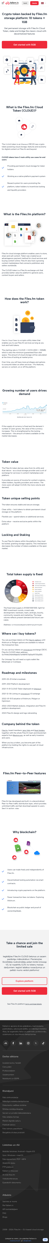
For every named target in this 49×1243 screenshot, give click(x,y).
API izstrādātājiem (10, 1209)
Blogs (5, 1217)
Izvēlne (3, 3)
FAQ (4, 1213)
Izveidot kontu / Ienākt (12, 1063)
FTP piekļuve (8, 1167)
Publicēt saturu (9, 1125)
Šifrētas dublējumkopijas (13, 1109)
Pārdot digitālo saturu (12, 1121)
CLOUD (8, 144)
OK (45, 1240)
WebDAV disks (9, 1163)
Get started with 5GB (24, 44)
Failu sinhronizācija (10, 1097)
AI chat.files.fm (9, 1175)
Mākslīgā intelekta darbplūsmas (16, 1101)
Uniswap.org (27, 650)
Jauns (34, 3)
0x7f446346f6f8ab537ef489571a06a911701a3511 (27, 625)
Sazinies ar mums (10, 1201)
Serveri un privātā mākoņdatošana (17, 1113)
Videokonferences (10, 1179)
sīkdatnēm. (27, 1241)
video (17, 808)
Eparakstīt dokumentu (12, 1182)
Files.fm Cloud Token (9, 340)
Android (21, 1151)
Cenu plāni (7, 1067)
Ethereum (24, 144)
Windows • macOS (15, 1155)
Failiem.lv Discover (10, 1171)
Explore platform (24, 981)
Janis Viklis (26, 730)
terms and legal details (33, 1004)
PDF (18, 1159)
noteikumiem (15, 1241)
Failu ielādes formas (11, 1117)
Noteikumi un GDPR (11, 1078)
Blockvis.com (18, 735)
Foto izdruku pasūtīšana (12, 1129)
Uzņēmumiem (8, 1075)
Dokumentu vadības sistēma (14, 1105)
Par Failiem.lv (8, 1205)
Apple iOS (30, 1151)
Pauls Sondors (39, 730)
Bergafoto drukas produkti (14, 1132)
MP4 (24, 1159)
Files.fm (5, 730)
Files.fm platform (35, 640)
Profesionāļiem (9, 1071)
